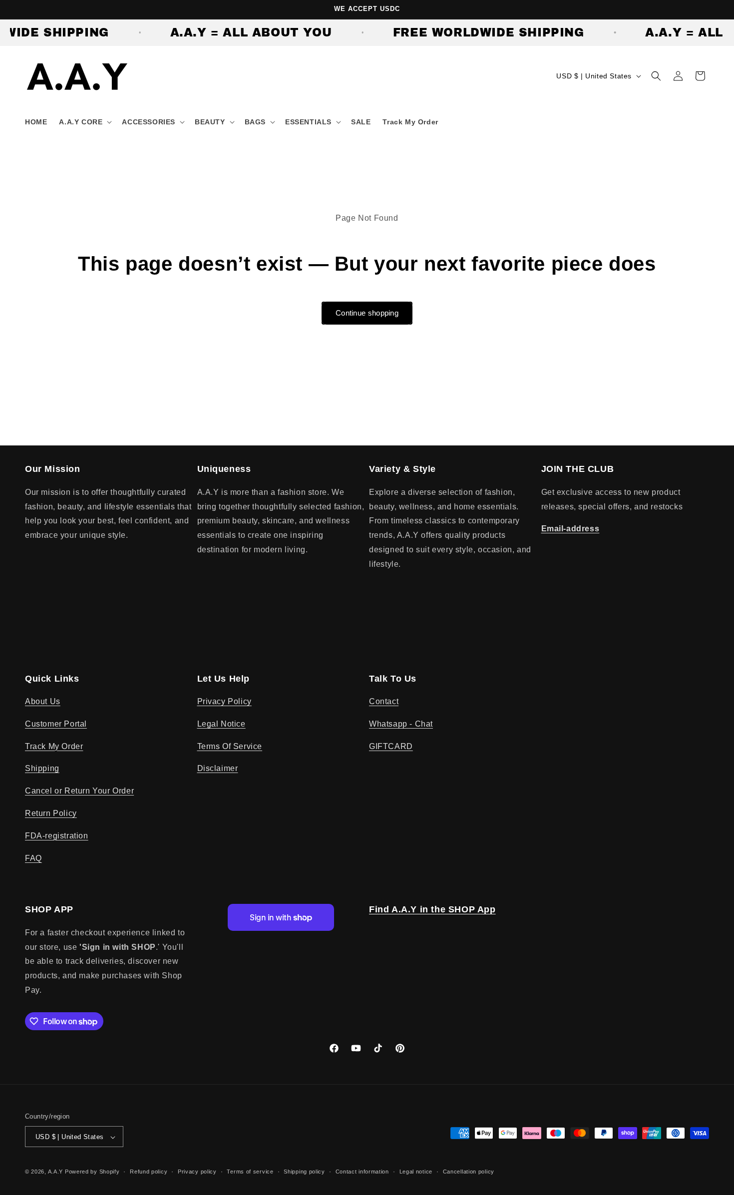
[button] (84, 121)
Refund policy (148, 1172)
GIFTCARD (391, 746)
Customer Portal (56, 724)
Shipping (42, 769)
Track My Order (54, 746)
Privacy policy (197, 1172)
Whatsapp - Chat (401, 724)
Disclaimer (217, 769)
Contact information (362, 1172)
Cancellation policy (468, 1172)
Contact (383, 701)
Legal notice (415, 1172)
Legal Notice (221, 724)
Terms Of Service (230, 746)
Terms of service (250, 1172)
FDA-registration (56, 835)
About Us (42, 701)
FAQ (33, 858)
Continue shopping (367, 313)
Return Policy (51, 813)
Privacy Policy (224, 701)
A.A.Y (56, 1172)
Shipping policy (304, 1172)
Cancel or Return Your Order (79, 791)
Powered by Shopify (92, 1172)
